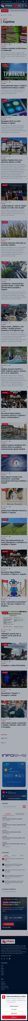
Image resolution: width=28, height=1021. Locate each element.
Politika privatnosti (14, 1006)
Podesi (14, 1009)
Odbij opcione (14, 1013)
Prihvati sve (14, 1017)
